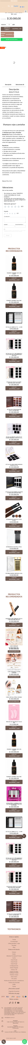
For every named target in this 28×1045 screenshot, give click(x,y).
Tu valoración (7, 216)
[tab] (8, 84)
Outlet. (14, 954)
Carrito (14, 958)
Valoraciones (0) (20, 84)
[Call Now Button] (4, 1042)
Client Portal (14, 960)
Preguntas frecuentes (14, 991)
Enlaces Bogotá (14, 967)
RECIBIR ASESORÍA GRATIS (12, 39)
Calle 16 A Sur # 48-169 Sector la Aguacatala (15, 1022)
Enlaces (14, 952)
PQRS (14, 984)
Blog (14, 947)
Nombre (6, 224)
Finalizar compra (14, 974)
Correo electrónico (19, 224)
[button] (24, 1041)
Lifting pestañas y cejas (14, 943)
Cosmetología (14, 941)
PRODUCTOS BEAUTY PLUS (14, 956)
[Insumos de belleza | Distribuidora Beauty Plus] (3, 7)
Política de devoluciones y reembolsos (14, 980)
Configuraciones (14, 965)
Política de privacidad (14, 982)
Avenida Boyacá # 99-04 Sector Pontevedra (15, 1027)
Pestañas (14, 945)
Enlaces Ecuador (14, 971)
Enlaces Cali (14, 969)
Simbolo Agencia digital (11, 1038)
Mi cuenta (14, 978)
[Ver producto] (14, 263)
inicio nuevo (14, 976)
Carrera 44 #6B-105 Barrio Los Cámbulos (15, 1031)
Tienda (14, 939)
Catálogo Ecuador (14, 972)
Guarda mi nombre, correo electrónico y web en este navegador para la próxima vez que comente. (14, 231)
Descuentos (14, 1)
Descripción (8, 84)
